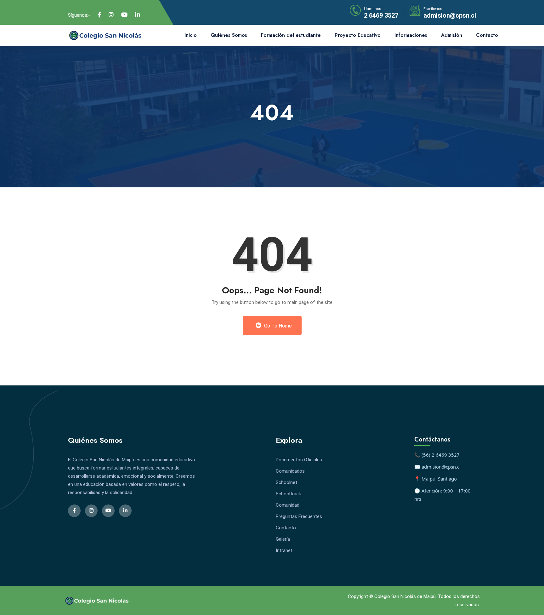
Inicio (190, 35)
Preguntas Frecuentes (299, 516)
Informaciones (410, 35)
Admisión (451, 35)
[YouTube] (124, 15)
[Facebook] (99, 15)
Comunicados (290, 471)
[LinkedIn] (137, 15)
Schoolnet (286, 482)
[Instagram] (111, 15)
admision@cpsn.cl (449, 15)
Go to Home (277, 326)
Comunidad (287, 505)
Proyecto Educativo (358, 35)
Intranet (284, 550)
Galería (283, 539)
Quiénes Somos (229, 35)
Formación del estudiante (291, 35)
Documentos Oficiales (299, 460)
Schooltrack (288, 494)
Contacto (487, 35)
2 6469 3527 (381, 15)
